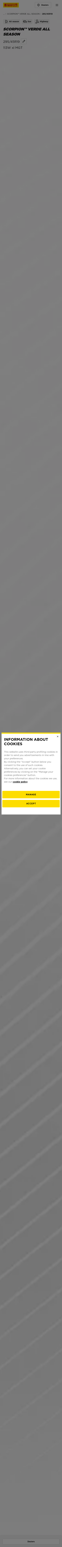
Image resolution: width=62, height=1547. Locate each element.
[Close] (57, 736)
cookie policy (20, 782)
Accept (31, 803)
